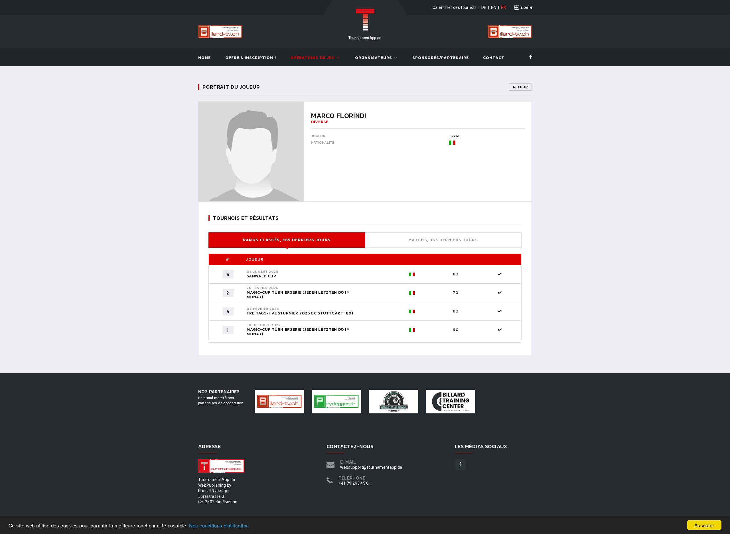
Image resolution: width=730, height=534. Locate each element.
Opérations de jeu (312, 58)
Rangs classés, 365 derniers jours (286, 240)
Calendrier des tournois (454, 7)
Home (204, 58)
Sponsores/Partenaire (440, 58)
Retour (520, 87)
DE (483, 7)
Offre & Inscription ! (250, 58)
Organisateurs (373, 58)
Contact (493, 58)
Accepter (704, 525)
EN (493, 7)
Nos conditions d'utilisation (219, 525)
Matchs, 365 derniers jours (443, 240)
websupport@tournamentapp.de (371, 467)
